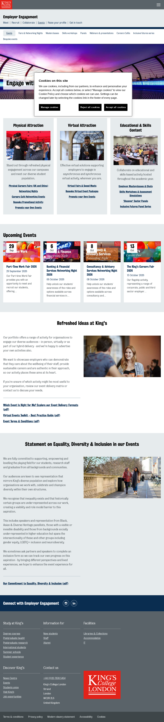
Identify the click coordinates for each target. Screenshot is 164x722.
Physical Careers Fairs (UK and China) (28, 186)
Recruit (15, 22)
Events (41, 22)
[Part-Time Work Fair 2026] (21, 251)
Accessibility (86, 717)
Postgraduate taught (14, 638)
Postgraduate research (15, 643)
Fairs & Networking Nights (31, 33)
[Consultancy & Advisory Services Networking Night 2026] (102, 251)
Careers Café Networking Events (28, 197)
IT (84, 643)
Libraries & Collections (95, 633)
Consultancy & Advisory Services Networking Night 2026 (102, 271)
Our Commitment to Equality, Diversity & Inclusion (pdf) (35, 583)
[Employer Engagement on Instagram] (66, 603)
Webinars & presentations (101, 33)
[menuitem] (7, 23)
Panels (83, 33)
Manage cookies (49, 107)
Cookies (101, 717)
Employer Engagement (20, 16)
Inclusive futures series (143, 33)
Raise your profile (57, 22)
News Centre (10, 678)
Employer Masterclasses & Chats (136, 186)
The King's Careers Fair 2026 (140, 269)
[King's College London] (102, 682)
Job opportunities (12, 696)
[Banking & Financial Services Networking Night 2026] (61, 251)
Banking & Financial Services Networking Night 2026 (62, 271)
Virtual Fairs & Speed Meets (82, 186)
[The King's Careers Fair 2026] (142, 251)
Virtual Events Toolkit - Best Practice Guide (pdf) (31, 415)
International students (14, 647)
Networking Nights (28, 191)
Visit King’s (8, 692)
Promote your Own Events (28, 207)
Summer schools (12, 652)
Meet (5, 22)
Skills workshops (69, 33)
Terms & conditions (13, 717)
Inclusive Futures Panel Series (135, 206)
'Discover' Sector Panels (135, 201)
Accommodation (92, 638)
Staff (45, 638)
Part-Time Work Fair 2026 (21, 267)
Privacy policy (35, 717)
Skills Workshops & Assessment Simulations (135, 193)
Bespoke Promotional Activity (28, 202)
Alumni (46, 643)
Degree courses (11, 633)
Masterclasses (52, 33)
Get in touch (76, 22)
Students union (11, 687)
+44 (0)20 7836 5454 (54, 678)
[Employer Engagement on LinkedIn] (74, 603)
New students (50, 633)
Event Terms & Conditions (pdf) (21, 421)
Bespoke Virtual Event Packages (82, 191)
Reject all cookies (90, 107)
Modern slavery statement (61, 717)
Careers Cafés (123, 33)
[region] (83, 94)
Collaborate (29, 22)
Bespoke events (10, 39)
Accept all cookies (116, 107)
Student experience (13, 656)
